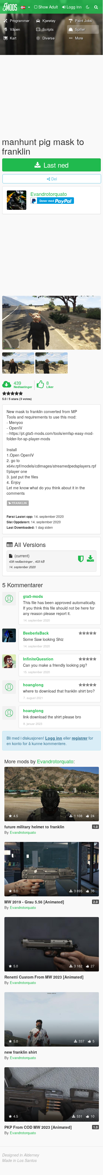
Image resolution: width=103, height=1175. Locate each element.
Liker (49, 387)
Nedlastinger (23, 387)
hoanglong (33, 684)
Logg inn (53, 738)
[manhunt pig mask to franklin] (51, 323)
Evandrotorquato (48, 194)
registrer (79, 738)
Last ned (55, 165)
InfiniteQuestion (38, 659)
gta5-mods (33, 596)
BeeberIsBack (36, 633)
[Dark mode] (87, 7)
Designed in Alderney (20, 1155)
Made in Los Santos (19, 1160)
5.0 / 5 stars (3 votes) (17, 398)
